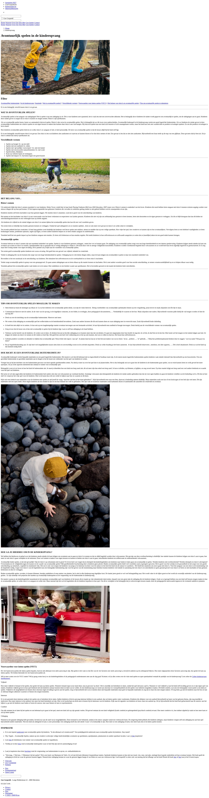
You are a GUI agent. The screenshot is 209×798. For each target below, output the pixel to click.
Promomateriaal (10, 770)
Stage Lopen (9, 772)
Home (3, 25)
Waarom (8, 23)
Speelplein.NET (10, 3)
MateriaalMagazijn (11, 8)
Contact (37, 23)
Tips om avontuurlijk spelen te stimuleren (154, 103)
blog (19, 744)
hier (133, 736)
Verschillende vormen (69, 103)
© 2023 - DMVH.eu (12, 795)
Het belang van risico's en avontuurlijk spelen (123, 103)
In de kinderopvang (27, 103)
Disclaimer (9, 793)
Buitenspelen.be (10, 7)
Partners (8, 765)
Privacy (7, 787)
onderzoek (20, 732)
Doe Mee (22, 23)
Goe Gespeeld (8, 18)
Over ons (8, 761)
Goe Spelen (30, 23)
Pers (6, 768)
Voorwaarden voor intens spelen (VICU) (92, 103)
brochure (28, 751)
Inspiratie (38, 103)
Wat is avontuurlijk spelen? (52, 103)
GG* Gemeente (10, 763)
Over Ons (15, 23)
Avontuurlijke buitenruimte (10, 103)
